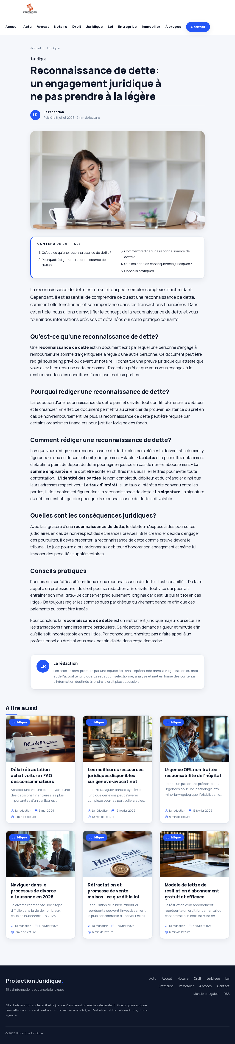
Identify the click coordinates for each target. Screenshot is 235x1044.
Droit (76, 26)
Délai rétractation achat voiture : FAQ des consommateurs (32, 775)
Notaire (60, 26)
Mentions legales (205, 994)
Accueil (12, 26)
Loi (110, 26)
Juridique (94, 26)
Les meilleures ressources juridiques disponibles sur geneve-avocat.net (115, 775)
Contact (198, 26)
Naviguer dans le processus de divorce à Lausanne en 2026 (33, 891)
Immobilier (151, 26)
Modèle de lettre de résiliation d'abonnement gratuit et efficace (192, 891)
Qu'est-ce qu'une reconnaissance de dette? (76, 252)
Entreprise (127, 26)
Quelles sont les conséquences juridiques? (158, 264)
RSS (226, 994)
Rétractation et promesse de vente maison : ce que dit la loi (113, 891)
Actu (27, 26)
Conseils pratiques (139, 271)
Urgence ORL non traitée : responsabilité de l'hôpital (193, 773)
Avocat (43, 26)
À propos (173, 26)
